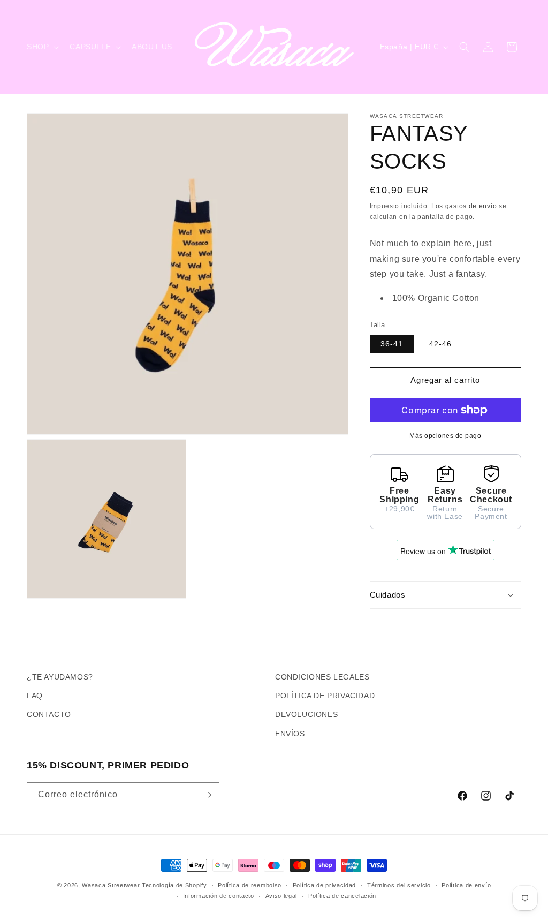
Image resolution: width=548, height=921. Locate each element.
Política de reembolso (249, 885)
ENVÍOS (290, 733)
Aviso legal (281, 896)
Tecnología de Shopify (174, 885)
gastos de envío (471, 206)
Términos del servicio (399, 885)
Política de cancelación (342, 896)
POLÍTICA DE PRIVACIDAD (325, 695)
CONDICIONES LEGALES (322, 677)
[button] (41, 46)
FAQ (35, 695)
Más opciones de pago (445, 436)
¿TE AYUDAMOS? (60, 677)
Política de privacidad (324, 885)
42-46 (440, 343)
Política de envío (466, 885)
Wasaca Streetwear (111, 885)
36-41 (391, 343)
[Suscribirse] (207, 794)
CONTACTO (49, 714)
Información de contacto (218, 896)
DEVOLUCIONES (306, 714)
